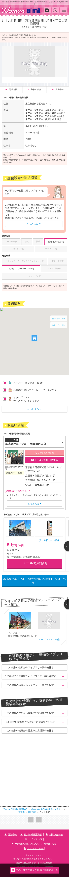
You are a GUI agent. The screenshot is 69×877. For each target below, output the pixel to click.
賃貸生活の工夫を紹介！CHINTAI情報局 (34, 863)
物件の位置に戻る (58, 318)
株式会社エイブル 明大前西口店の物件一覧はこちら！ (34, 580)
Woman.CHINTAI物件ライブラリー (47, 809)
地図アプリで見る (58, 325)
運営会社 (12, 834)
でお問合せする (46, 459)
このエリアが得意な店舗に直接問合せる (37, 870)
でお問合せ (35, 563)
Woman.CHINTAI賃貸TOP (16, 809)
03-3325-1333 (46, 452)
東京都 (21, 812)
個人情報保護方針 (33, 834)
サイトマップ (35, 839)
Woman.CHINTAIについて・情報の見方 (35, 843)
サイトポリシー (35, 848)
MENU (64, 10)
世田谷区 (32, 812)
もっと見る (33, 223)
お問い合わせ (56, 834)
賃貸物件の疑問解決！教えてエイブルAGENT (33, 858)
